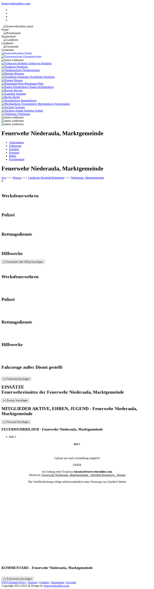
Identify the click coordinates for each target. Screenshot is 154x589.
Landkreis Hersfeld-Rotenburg (46, 177)
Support (32, 582)
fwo (4, 177)
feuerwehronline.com (16, 3)
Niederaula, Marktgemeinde (87, 177)
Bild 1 (14, 436)
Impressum (57, 582)
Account (71, 582)
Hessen (17, 177)
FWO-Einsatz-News (14, 582)
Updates (44, 582)
